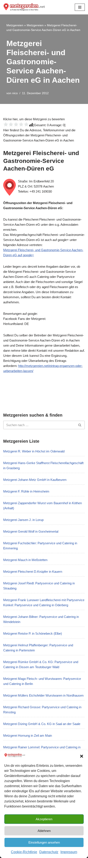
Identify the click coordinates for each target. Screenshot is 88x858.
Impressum (68, 852)
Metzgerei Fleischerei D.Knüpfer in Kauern (32, 571)
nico (15, 93)
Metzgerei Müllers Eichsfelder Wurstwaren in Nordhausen (43, 695)
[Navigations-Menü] (80, 7)
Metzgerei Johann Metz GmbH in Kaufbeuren (34, 479)
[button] (81, 756)
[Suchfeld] (80, 425)
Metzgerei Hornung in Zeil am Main (27, 735)
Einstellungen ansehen (44, 842)
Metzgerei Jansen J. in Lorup (23, 520)
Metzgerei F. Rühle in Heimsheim (26, 491)
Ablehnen (44, 831)
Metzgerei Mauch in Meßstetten (25, 560)
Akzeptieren (44, 819)
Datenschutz (48, 852)
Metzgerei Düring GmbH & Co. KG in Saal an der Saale (41, 724)
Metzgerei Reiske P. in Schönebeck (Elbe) (32, 633)
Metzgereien (14, 25)
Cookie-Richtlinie (24, 852)
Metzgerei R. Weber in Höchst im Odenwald (34, 451)
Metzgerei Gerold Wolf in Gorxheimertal (30, 531)
